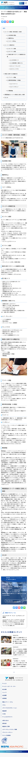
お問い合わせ (5, 720)
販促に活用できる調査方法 (10, 74)
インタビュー (14, 86)
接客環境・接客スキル (16, 63)
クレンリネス (14, 69)
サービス (4, 683)
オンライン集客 (11, 48)
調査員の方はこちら (21, 3)
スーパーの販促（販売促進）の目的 (13, 32)
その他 (3, 714)
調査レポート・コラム (10, 7)
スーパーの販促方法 (9, 45)
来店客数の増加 (11, 35)
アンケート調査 (11, 77)
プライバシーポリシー (7, 732)
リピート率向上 (11, 41)
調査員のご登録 (6, 726)
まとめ (6, 97)
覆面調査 (10, 90)
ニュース (4, 692)
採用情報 (4, 698)
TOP (3, 7)
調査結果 (4, 711)
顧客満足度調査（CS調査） (14, 80)
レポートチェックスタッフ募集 (9, 729)
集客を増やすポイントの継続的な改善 (16, 55)
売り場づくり (14, 60)
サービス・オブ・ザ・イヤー (9, 686)
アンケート (14, 84)
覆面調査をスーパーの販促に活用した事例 (14, 94)
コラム (3, 705)
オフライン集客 (11, 51)
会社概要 (4, 695)
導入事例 (4, 689)
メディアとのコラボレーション (9, 708)
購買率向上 (10, 38)
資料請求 (4, 723)
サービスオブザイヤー (7, 717)
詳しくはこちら (9, 601)
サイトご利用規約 (6, 735)
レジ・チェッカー (15, 66)
